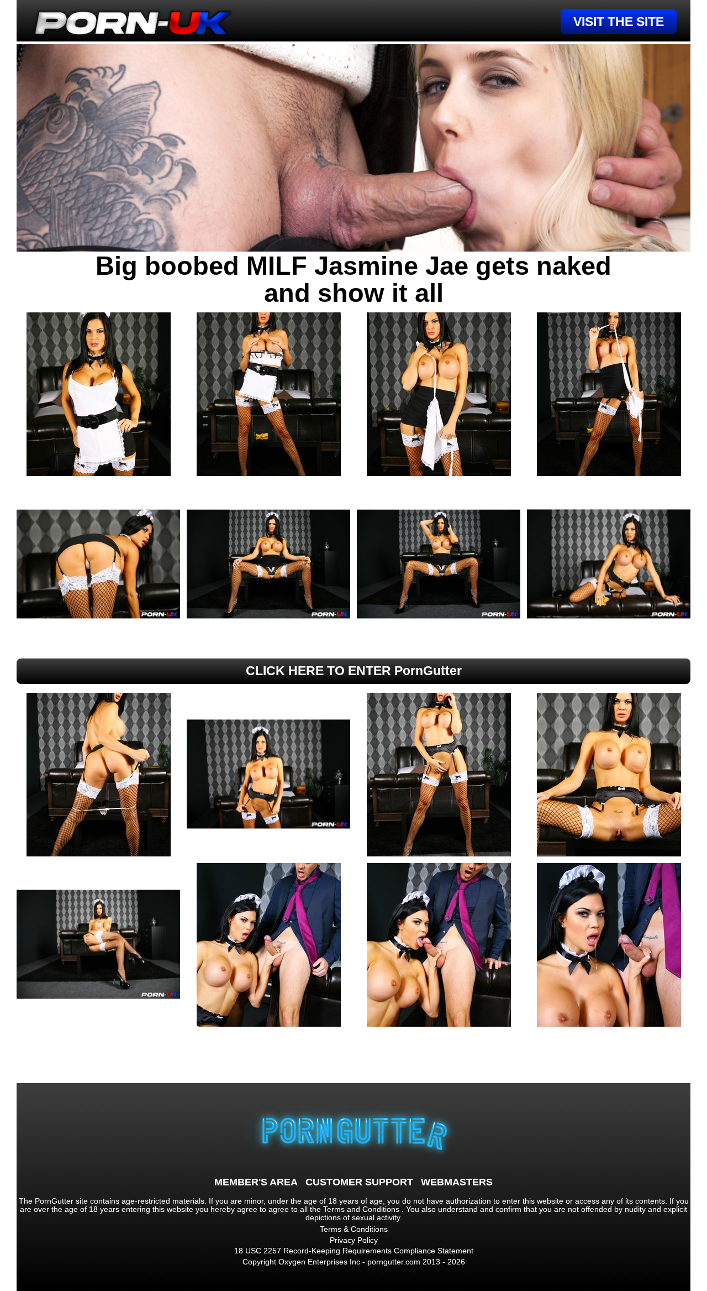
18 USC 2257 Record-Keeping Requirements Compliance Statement (353, 1250)
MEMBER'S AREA (256, 1182)
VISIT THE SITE (618, 21)
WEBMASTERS (457, 1182)
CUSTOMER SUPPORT (359, 1182)
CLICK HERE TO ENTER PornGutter (354, 670)
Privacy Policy (354, 1240)
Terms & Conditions (354, 1229)
